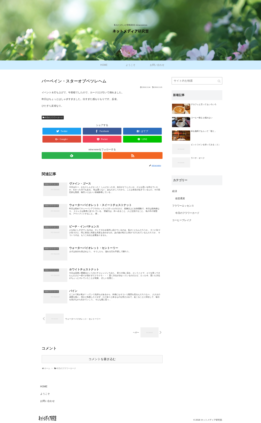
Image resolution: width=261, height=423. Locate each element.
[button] (219, 81)
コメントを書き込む (102, 359)
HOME (43, 386)
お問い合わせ (47, 401)
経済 (174, 191)
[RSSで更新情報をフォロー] (133, 155)
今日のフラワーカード (54, 117)
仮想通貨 (180, 198)
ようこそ (45, 393)
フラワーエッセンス (183, 205)
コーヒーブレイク (182, 220)
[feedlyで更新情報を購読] (72, 155)
